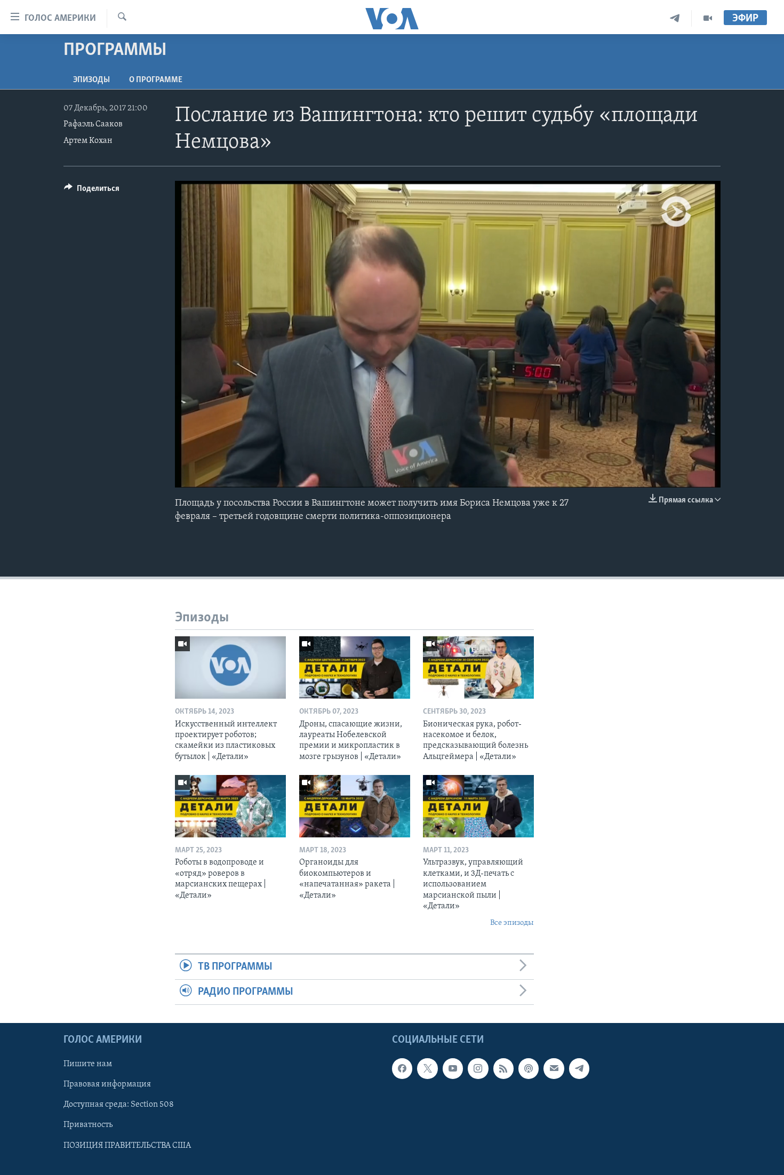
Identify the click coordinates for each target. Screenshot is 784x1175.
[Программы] (708, 18)
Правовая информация (107, 1085)
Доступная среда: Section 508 (118, 1105)
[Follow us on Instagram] (478, 1069)
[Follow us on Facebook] (402, 1069)
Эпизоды (91, 80)
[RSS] (503, 1069)
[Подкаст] (528, 1069)
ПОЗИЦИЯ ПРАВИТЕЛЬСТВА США (127, 1145)
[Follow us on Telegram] (579, 1069)
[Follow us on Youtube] (453, 1069)
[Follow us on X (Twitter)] (427, 1069)
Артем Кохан (88, 141)
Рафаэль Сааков (93, 124)
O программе (155, 80)
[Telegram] (675, 18)
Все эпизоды (512, 923)
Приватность (88, 1125)
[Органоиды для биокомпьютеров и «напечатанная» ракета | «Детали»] (354, 806)
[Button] (91, 191)
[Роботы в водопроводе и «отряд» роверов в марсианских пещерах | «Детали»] (230, 806)
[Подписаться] (553, 1069)
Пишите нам (87, 1064)
